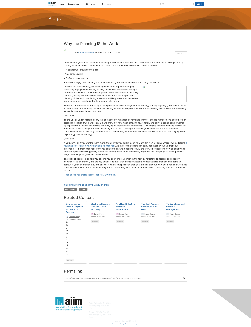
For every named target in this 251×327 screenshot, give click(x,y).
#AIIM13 (105, 184)
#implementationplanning (76, 184)
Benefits (130, 306)
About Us (168, 303)
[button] (75, 4)
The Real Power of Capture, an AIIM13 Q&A (150, 207)
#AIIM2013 (94, 184)
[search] (163, 4)
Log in (199, 4)
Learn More (131, 308)
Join (128, 303)
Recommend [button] (181, 53)
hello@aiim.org (100, 317)
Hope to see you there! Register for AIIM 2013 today (90, 174)
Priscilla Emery (74, 217)
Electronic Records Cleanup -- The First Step (100, 207)
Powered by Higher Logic (125, 324)
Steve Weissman (86, 52)
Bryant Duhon (99, 214)
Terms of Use (170, 306)
